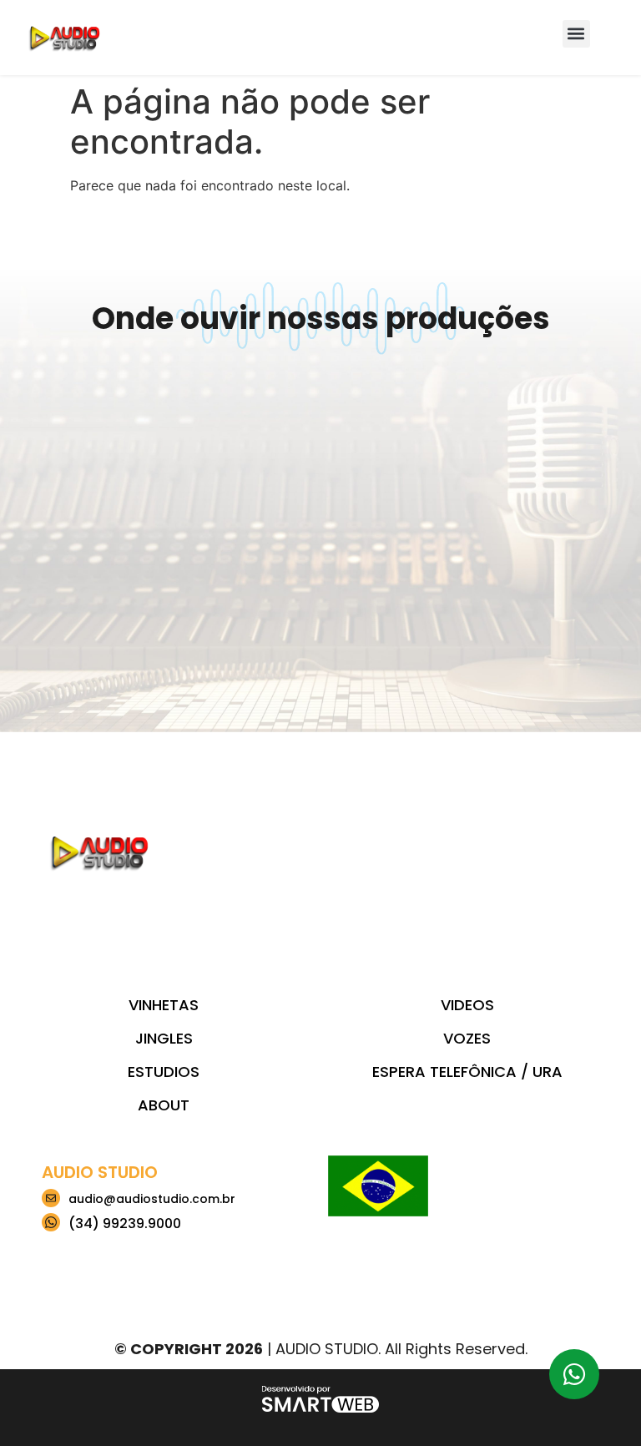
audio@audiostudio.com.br (151, 1199)
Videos (467, 1004)
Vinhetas (164, 1004)
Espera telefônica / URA (467, 1071)
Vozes (467, 1038)
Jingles (164, 1038)
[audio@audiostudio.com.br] (51, 1198)
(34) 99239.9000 (124, 1223)
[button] (576, 34)
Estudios (163, 1071)
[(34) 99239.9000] (51, 1222)
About (163, 1105)
